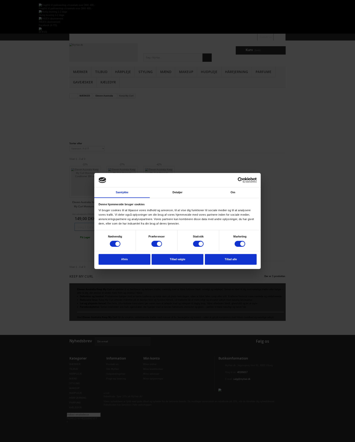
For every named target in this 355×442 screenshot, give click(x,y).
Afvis (124, 259)
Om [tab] (233, 192)
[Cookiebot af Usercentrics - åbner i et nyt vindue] (240, 180)
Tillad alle (231, 259)
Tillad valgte (177, 259)
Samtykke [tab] (122, 192)
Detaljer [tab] (178, 192)
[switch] (156, 244)
